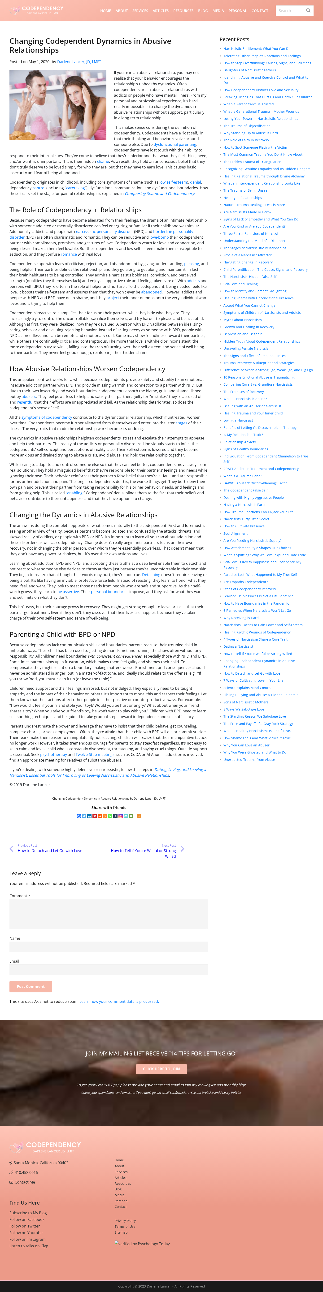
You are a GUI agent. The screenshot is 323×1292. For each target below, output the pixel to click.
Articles (121, 1177)
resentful (25, 402)
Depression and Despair (242, 334)
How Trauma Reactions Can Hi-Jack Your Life (258, 512)
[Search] (308, 10)
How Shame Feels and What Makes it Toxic (257, 738)
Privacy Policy (125, 1221)
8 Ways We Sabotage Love (243, 709)
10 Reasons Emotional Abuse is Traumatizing (259, 377)
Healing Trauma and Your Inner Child (253, 413)
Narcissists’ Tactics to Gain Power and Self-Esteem (263, 625)
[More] (139, 816)
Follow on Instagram (27, 1239)
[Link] (36, 11)
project (112, 297)
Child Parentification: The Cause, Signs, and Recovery (265, 269)
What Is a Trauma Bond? (242, 476)
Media (120, 1195)
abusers (29, 396)
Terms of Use (125, 1226)
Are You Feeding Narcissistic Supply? (252, 540)
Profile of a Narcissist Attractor (247, 255)
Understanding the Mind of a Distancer (254, 240)
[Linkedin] (89, 816)
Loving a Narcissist (238, 420)
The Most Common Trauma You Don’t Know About (262, 154)
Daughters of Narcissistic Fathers (249, 70)
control (38, 187)
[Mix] (105, 816)
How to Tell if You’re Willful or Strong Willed (257, 653)
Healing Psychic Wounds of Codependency (257, 632)
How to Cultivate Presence (244, 526)
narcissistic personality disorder (104, 231)
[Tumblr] (115, 816)
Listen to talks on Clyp (28, 1246)
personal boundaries (109, 591)
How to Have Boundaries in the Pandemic (256, 603)
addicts (193, 280)
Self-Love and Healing (240, 284)
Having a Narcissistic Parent (245, 504)
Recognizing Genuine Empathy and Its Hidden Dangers (266, 169)
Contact (121, 1206)
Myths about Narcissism (242, 320)
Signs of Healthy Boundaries (245, 449)
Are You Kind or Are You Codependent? (254, 226)
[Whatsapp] (110, 816)
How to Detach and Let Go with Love (251, 673)
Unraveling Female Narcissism (247, 348)
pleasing (191, 263)
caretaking (75, 187)
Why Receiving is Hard (241, 618)
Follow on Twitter (24, 1226)
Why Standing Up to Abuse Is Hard (250, 133)
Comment (19, 895)
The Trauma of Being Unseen (246, 190)
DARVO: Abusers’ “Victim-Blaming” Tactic (255, 483)
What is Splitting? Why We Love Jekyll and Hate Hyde (264, 555)
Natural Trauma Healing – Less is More (254, 204)
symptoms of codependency (47, 417)
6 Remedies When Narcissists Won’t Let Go (257, 610)
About (119, 1166)
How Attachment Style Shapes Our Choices (257, 548)
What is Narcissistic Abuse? (245, 398)
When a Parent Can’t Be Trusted (248, 104)
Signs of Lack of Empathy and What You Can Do (260, 219)
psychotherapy (53, 754)
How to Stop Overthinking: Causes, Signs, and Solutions (267, 63)
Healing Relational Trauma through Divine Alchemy (264, 176)
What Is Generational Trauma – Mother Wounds (261, 111)
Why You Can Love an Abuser (246, 745)
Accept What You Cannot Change (249, 305)
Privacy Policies (230, 1092)
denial (195, 182)
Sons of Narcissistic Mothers (245, 702)
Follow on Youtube (26, 1232)
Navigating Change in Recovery (248, 262)
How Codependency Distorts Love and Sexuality (260, 90)
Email (14, 961)
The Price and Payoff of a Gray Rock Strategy (258, 723)
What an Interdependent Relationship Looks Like (261, 183)
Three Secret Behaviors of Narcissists (252, 233)
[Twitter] (84, 816)
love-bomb (159, 237)
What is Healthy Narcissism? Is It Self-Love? (257, 730)
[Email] (131, 816)
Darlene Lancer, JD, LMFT (79, 61)
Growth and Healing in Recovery (248, 327)
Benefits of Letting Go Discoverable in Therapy (260, 427)
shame (103, 161)
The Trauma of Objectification (247, 126)
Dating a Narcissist (238, 646)
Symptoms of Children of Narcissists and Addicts (262, 312)
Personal (121, 1201)
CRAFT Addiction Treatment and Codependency (261, 468)
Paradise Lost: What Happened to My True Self (260, 574)
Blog (118, 1189)
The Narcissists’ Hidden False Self (249, 276)
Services (121, 1172)
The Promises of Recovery (243, 391)
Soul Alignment (235, 533)
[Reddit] (100, 816)
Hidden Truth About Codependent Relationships (261, 341)
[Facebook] (79, 816)
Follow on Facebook (26, 1219)
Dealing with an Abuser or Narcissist (252, 406)
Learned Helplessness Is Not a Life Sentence (258, 596)
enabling (75, 492)
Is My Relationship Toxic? (243, 434)
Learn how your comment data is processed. (119, 1001)
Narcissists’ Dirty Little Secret (246, 519)
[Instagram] (120, 816)
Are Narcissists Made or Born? (247, 212)
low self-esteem (173, 182)
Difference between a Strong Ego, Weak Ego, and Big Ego (268, 370)
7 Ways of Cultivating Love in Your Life (253, 680)
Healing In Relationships (242, 197)
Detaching (151, 574)
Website (207, 1092)
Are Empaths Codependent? (245, 582)
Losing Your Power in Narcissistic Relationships (260, 118)
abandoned (151, 292)
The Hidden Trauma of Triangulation (252, 161)
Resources (123, 1183)
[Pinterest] (94, 816)
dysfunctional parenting (175, 144)
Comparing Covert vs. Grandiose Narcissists (258, 384)
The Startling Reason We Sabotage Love (254, 716)
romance (69, 254)
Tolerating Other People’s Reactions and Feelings (262, 56)
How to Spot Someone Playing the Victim (255, 147)
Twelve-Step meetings (95, 754)
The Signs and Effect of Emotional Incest (255, 355)
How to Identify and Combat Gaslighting (255, 291)
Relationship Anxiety (239, 442)
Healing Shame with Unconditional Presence (258, 298)
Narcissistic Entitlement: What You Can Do (256, 48)
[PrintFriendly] (126, 816)
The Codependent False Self (245, 490)
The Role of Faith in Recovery (246, 140)
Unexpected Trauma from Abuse (249, 759)
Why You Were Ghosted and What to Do (254, 752)
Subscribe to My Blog (28, 1212)
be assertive (68, 591)
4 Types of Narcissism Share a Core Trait (255, 639)
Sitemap (121, 1232)
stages (181, 423)
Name (14, 938)
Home (119, 1160)
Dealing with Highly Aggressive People (253, 497)
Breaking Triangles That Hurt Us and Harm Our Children (268, 97)
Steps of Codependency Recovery (249, 589)
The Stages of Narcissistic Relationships (254, 248)
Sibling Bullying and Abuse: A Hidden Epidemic (260, 695)
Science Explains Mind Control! (247, 687)
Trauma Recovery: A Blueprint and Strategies (259, 363)
